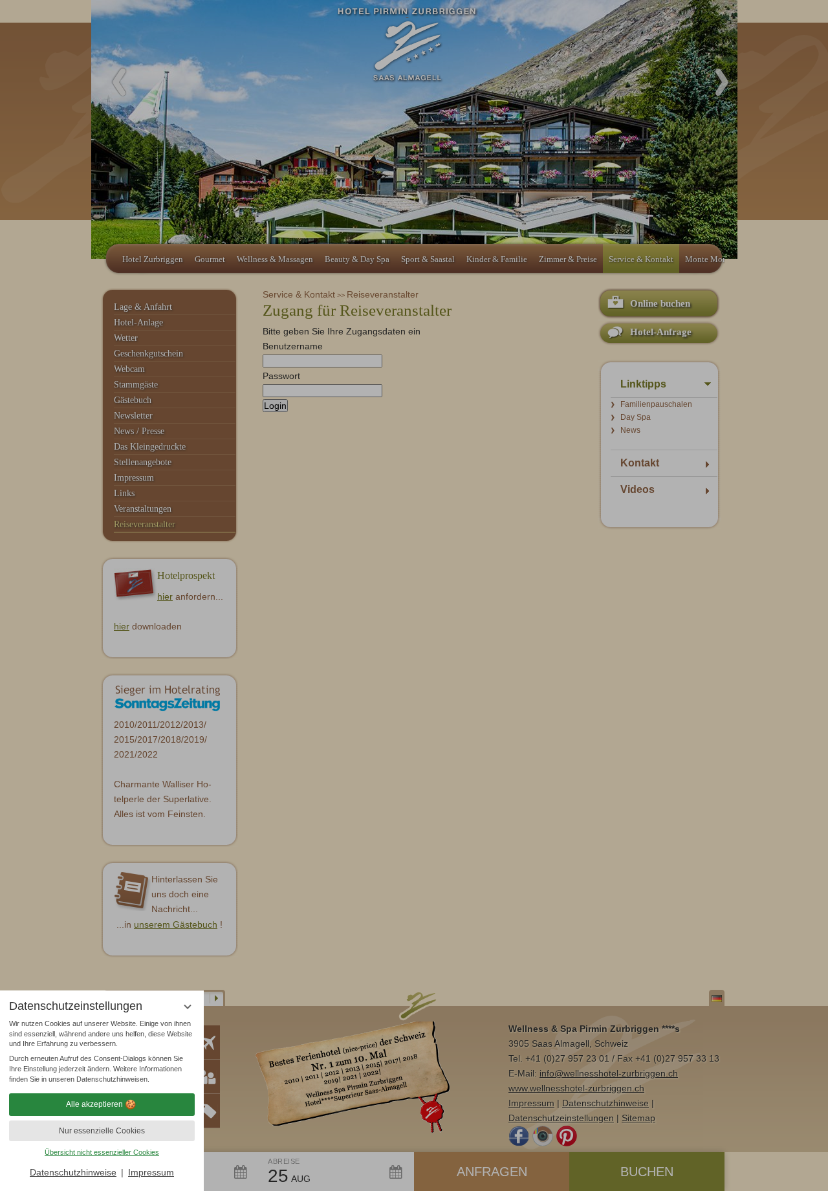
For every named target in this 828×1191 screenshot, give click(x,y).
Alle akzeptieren (94, 1104)
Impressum (151, 1172)
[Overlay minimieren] (187, 1006)
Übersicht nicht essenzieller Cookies (102, 1152)
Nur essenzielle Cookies (102, 1130)
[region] (102, 1052)
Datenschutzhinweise (73, 1172)
